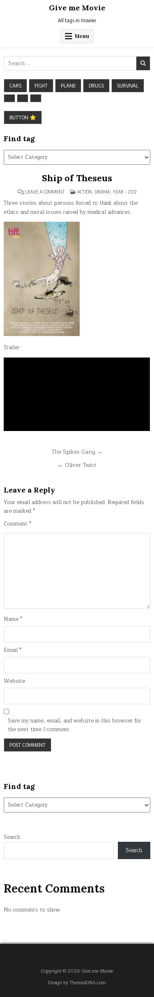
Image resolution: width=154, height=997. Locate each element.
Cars (15, 85)
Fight (41, 85)
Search (12, 837)
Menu (82, 36)
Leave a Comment (45, 191)
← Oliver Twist (77, 465)
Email (12, 650)
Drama (102, 192)
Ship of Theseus (77, 178)
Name (13, 619)
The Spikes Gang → (77, 452)
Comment (17, 524)
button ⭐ (22, 117)
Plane (68, 85)
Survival (127, 85)
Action (84, 192)
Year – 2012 (125, 192)
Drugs (96, 85)
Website (14, 681)
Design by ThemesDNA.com (77, 983)
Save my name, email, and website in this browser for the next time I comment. (74, 725)
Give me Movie (77, 7)
